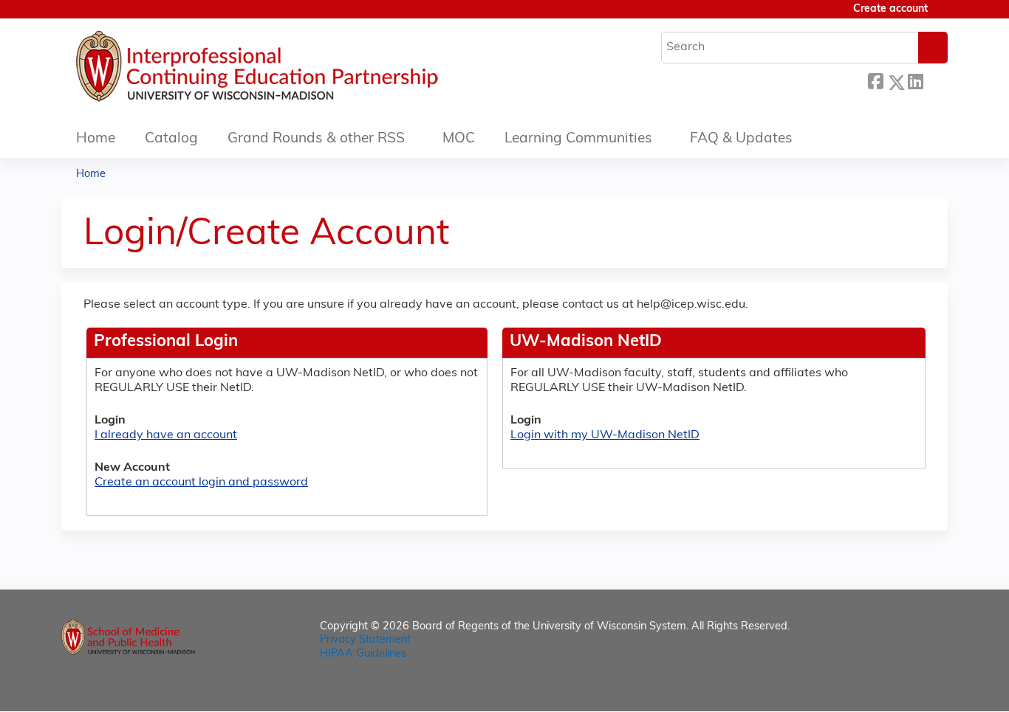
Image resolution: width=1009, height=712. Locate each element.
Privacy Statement (365, 640)
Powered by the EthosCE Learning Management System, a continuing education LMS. (895, 687)
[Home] (301, 70)
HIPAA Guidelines (363, 654)
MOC (458, 139)
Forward (935, 80)
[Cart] (943, 15)
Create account (890, 9)
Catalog (171, 139)
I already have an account (166, 435)
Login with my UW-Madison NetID (605, 435)
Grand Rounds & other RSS (316, 139)
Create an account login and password (201, 482)
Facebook (875, 80)
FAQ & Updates (741, 139)
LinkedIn (915, 80)
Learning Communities (578, 139)
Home (95, 139)
